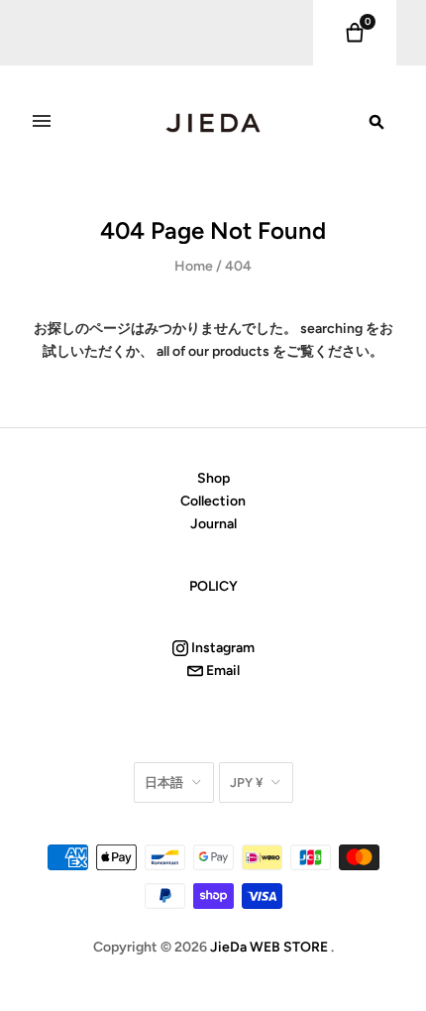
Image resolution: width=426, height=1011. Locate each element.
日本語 (164, 782)
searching (331, 328)
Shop (213, 478)
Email (221, 670)
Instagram (221, 647)
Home (193, 266)
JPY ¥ (246, 782)
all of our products (213, 351)
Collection (213, 501)
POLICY (213, 586)
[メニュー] (41, 121)
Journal (213, 523)
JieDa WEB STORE (269, 947)
